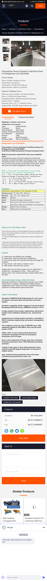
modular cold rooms (10, 398)
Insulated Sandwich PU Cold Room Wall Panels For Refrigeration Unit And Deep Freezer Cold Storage (34, 519)
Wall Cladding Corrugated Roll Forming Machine (10, 519)
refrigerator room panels (12, 402)
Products (12, 29)
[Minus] (43, 527)
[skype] (6, 430)
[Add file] (3, 577)
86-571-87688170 (38, 1)
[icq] (22, 430)
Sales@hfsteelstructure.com (14, 1)
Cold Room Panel (24, 29)
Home (4, 29)
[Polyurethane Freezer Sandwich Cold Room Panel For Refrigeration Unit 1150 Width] (28, 53)
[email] (16, 430)
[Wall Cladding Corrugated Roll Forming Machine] (12, 507)
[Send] (44, 577)
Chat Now (23, 438)
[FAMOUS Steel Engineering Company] (11, 6)
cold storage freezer (29, 398)
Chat (40, 6)
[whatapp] (11, 431)
